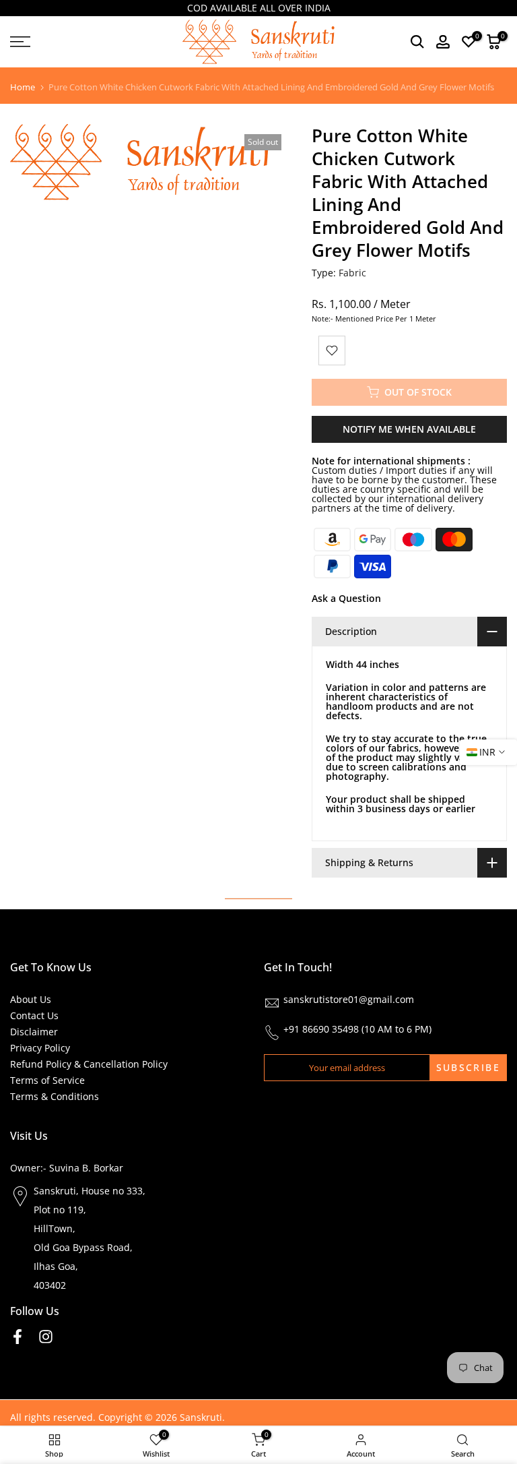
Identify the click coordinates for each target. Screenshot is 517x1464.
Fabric (352, 272)
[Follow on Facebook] (17, 1337)
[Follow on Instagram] (45, 1337)
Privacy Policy (40, 1047)
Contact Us (34, 1015)
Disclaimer (34, 1031)
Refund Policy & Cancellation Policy (89, 1064)
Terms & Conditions (54, 1096)
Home (22, 87)
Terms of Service (47, 1080)
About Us (30, 999)
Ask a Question (346, 598)
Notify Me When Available (409, 429)
